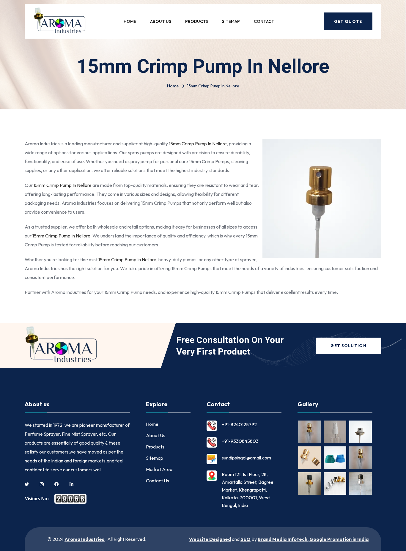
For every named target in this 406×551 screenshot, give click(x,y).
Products (196, 21)
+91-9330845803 (240, 441)
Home (130, 21)
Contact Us (157, 481)
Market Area (159, 469)
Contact (264, 21)
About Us (160, 21)
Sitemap (231, 21)
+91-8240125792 (239, 424)
